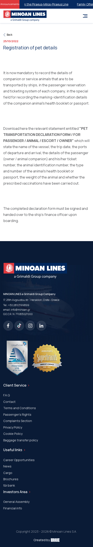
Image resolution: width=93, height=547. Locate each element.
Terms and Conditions (19, 408)
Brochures (10, 479)
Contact (9, 402)
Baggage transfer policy (20, 440)
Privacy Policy (12, 427)
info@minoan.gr (20, 310)
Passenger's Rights (17, 414)
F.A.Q (6, 395)
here (23, 128)
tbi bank (9, 485)
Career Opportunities (19, 460)
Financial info (12, 508)
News (7, 466)
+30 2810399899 (18, 305)
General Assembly (16, 502)
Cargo (7, 473)
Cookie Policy (12, 434)
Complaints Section (17, 421)
